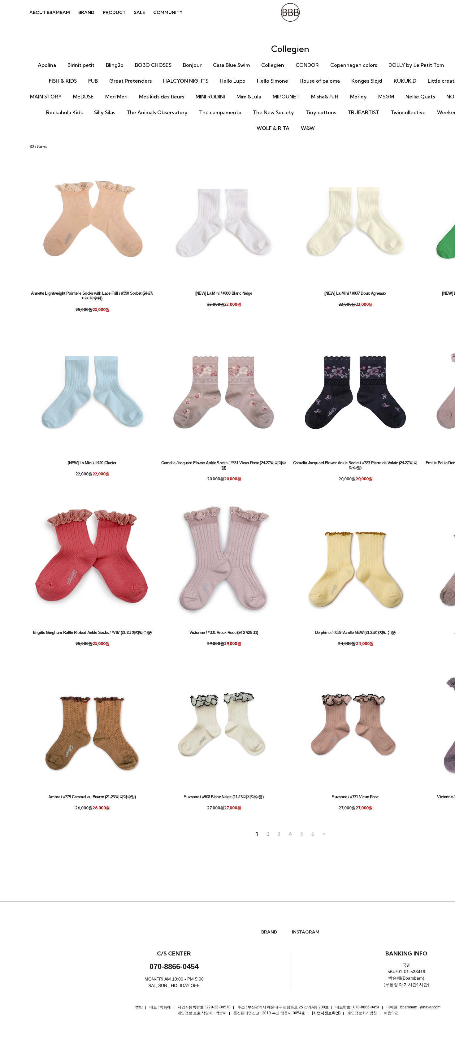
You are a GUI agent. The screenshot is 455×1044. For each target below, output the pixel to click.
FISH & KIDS (63, 81)
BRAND (86, 12)
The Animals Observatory (157, 112)
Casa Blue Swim (231, 65)
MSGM (386, 96)
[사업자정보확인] (326, 1013)
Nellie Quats (420, 96)
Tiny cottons (321, 112)
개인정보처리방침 (362, 1013)
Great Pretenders (130, 81)
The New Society (273, 112)
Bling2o (115, 65)
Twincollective (408, 112)
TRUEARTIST (363, 112)
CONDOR (307, 65)
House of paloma (320, 81)
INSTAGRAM (305, 932)
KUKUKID (405, 81)
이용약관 (391, 1013)
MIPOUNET (286, 96)
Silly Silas (104, 112)
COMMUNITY (168, 12)
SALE (139, 12)
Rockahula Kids (64, 112)
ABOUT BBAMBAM (49, 12)
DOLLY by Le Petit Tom (416, 65)
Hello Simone (272, 81)
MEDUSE (83, 96)
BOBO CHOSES (153, 65)
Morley (358, 96)
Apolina (47, 65)
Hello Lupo (232, 81)
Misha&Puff (325, 96)
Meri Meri (116, 96)
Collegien (272, 65)
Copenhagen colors (353, 65)
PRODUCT (114, 12)
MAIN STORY (46, 96)
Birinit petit (80, 65)
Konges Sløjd (366, 81)
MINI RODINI (210, 96)
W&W (308, 128)
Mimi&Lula (248, 96)
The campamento (220, 112)
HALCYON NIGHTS (185, 81)
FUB (93, 81)
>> (323, 834)
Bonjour (192, 65)
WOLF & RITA (273, 128)
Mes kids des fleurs (161, 96)
